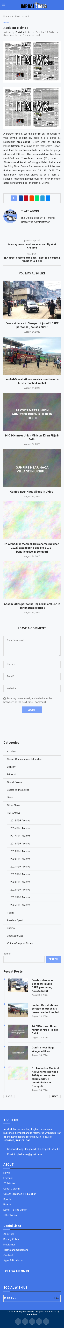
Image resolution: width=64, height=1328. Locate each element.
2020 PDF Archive (20, 858)
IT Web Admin (22, 32)
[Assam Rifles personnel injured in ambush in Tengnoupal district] (32, 580)
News (10, 797)
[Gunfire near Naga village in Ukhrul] (32, 468)
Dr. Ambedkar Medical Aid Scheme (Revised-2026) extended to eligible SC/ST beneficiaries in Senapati (32, 547)
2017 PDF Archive (20, 835)
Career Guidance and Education (24, 759)
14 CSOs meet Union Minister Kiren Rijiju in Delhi (45, 1030)
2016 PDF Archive (20, 828)
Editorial (11, 774)
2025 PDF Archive (20, 897)
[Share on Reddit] (32, 198)
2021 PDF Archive (20, 866)
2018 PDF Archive (20, 843)
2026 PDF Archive (20, 905)
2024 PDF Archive (20, 889)
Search (7, 953)
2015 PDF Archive (20, 820)
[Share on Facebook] (21, 198)
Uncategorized (15, 935)
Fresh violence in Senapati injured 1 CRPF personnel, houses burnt (43, 986)
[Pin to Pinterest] (26, 198)
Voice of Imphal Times (20, 943)
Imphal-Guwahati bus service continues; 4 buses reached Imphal (45, 1009)
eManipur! (32, 1314)
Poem (10, 912)
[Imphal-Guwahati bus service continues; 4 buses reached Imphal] (32, 356)
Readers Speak (15, 920)
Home (6, 16)
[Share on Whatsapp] (37, 198)
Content (11, 766)
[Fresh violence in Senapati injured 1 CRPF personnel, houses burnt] (32, 300)
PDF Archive (13, 812)
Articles (11, 751)
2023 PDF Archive (20, 882)
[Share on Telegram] (42, 198)
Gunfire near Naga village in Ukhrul (32, 491)
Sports (11, 928)
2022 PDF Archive (20, 874)
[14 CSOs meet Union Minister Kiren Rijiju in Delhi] (32, 412)
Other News (13, 805)
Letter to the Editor (18, 789)
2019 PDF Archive (20, 851)
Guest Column (15, 782)
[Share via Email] (48, 198)
